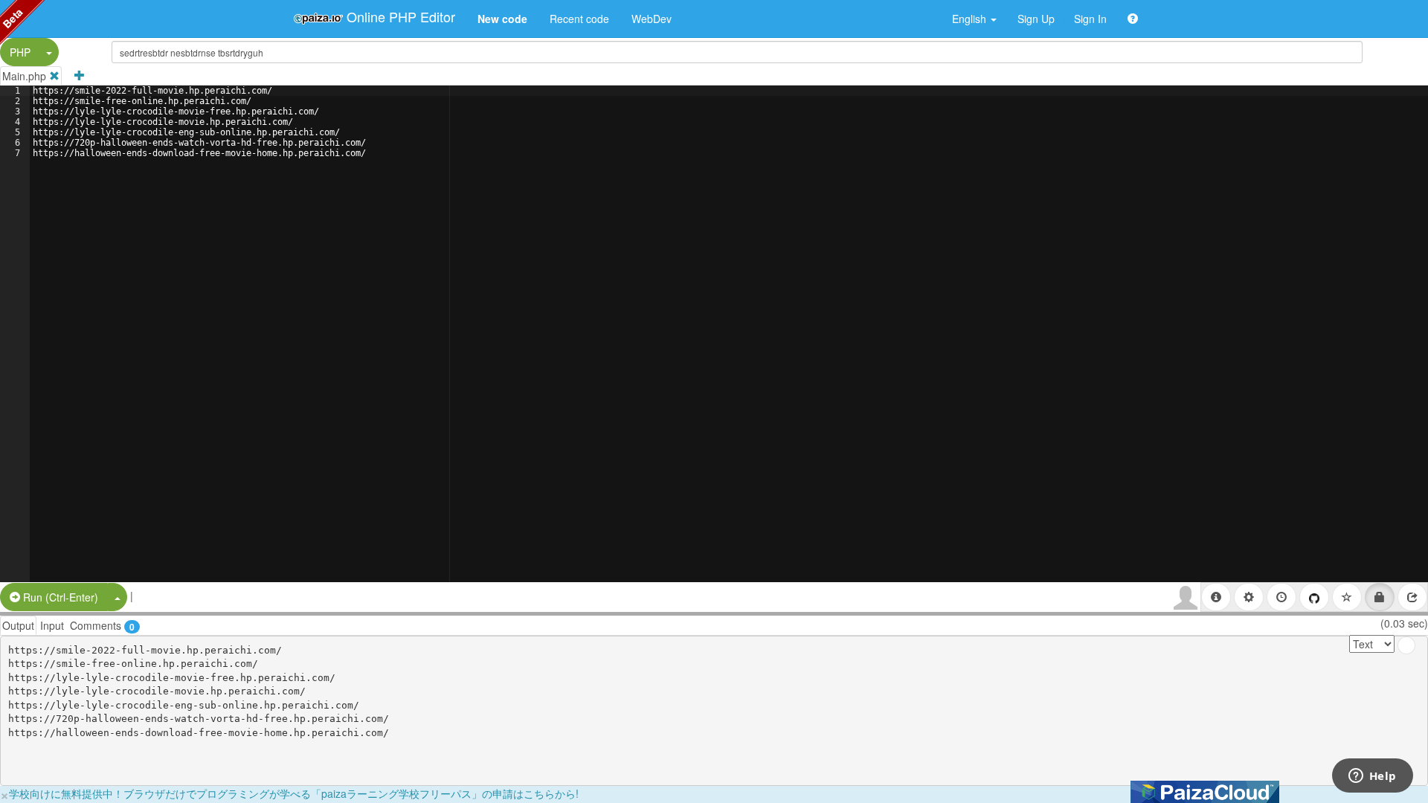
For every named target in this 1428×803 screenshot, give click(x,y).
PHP (20, 52)
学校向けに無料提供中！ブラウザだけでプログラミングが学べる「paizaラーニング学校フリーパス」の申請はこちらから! (294, 793)
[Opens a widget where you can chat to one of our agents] (1372, 777)
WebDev (651, 18)
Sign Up (1036, 18)
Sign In (1090, 18)
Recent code (579, 18)
